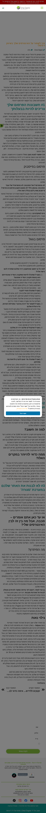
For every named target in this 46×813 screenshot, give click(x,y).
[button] (42, 8)
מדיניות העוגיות (22, 408)
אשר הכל (23, 413)
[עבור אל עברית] (3, 8)
